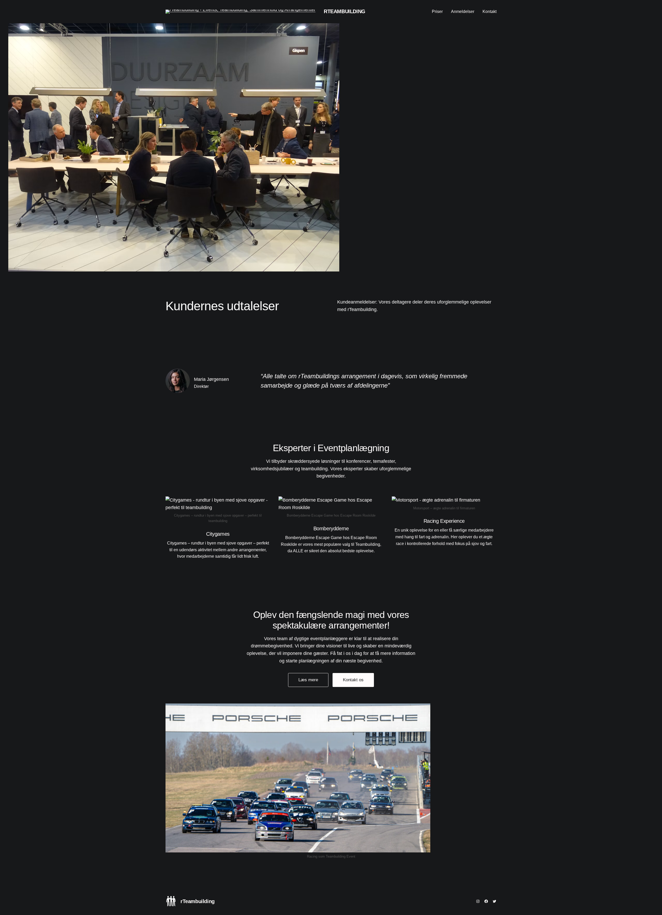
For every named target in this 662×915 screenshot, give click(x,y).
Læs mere (308, 679)
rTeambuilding (344, 11)
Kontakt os (353, 679)
